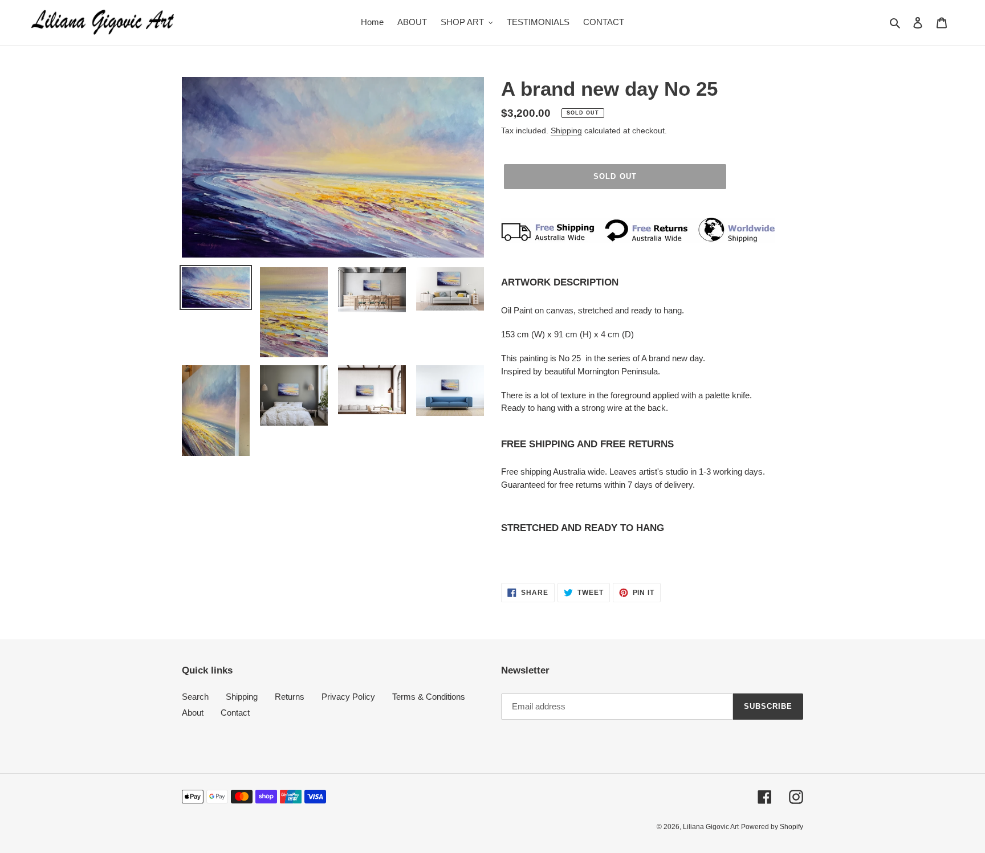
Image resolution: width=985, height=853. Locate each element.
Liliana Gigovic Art (711, 827)
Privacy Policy (348, 696)
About (192, 712)
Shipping (566, 130)
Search (195, 696)
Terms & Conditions (428, 696)
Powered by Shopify (772, 827)
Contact (235, 712)
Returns (289, 696)
